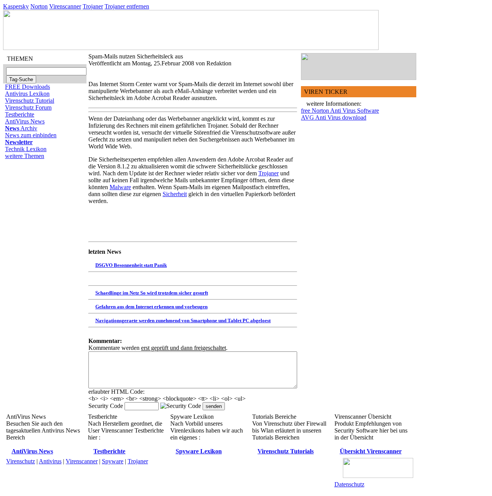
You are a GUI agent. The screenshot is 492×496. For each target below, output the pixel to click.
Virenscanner (65, 6)
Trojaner (93, 6)
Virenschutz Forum (28, 107)
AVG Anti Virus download (333, 117)
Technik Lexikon (26, 149)
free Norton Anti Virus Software (340, 110)
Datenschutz (349, 484)
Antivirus (50, 461)
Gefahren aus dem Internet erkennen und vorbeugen (151, 307)
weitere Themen (24, 156)
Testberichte (19, 114)
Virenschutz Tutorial (29, 100)
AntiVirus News (25, 121)
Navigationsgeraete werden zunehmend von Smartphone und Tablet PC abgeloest (183, 320)
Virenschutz (20, 461)
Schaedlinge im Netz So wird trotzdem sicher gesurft (151, 293)
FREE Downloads (27, 86)
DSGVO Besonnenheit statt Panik (131, 265)
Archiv (21, 128)
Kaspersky (16, 6)
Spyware (112, 461)
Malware (120, 187)
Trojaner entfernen (127, 6)
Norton (39, 6)
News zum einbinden (31, 135)
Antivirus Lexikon (27, 93)
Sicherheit (175, 194)
